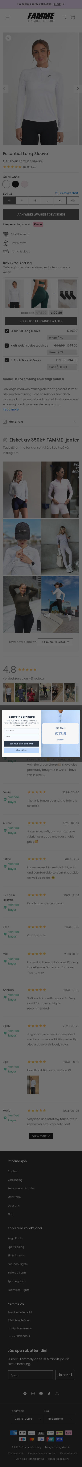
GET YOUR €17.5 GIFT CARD (22, 743)
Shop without (21, 750)
